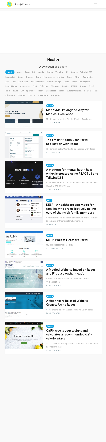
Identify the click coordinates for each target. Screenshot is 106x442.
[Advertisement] (53, 31)
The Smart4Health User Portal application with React (67, 142)
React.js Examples (23, 4)
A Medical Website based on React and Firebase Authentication (70, 272)
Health (50, 105)
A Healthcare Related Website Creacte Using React (67, 303)
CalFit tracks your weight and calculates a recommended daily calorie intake (69, 334)
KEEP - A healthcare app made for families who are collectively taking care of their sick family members (71, 208)
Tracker (50, 326)
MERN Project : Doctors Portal (67, 240)
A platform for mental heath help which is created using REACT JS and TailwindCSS (72, 173)
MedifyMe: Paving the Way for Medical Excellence (67, 112)
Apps (49, 200)
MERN (49, 235)
